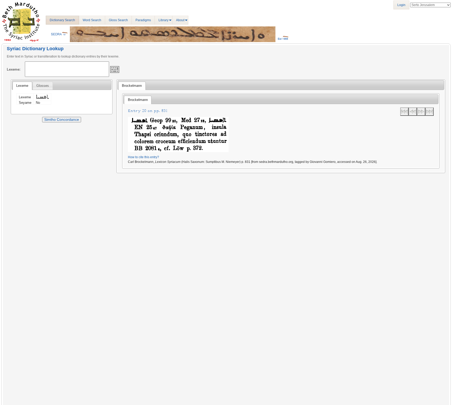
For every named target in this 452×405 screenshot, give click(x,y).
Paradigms (143, 20)
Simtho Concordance (61, 119)
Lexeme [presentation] (22, 86)
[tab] (22, 86)
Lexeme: (13, 69)
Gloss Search (118, 20)
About (180, 20)
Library (163, 20)
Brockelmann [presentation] (132, 86)
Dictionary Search (62, 20)
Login (401, 5)
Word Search (92, 20)
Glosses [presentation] (42, 86)
